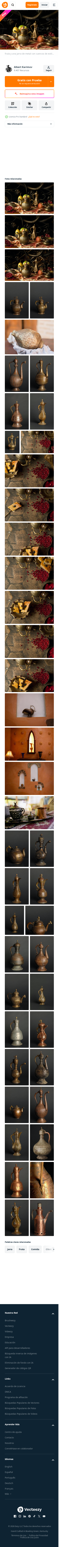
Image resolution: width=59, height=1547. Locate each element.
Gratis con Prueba (29, 81)
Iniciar (45, 5)
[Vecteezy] (5, 5)
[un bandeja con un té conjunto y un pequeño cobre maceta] (29, 924)
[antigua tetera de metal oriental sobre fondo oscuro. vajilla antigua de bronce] (17, 299)
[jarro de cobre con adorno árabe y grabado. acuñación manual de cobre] (29, 373)
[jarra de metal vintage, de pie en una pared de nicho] (29, 821)
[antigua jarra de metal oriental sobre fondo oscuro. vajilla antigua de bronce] (17, 485)
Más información (15, 122)
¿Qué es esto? (34, 116)
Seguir (49, 70)
